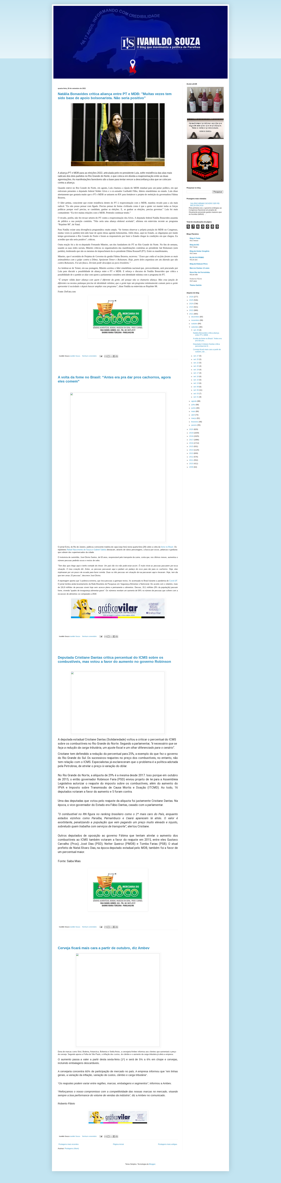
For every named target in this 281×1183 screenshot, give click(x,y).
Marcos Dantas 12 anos (199, 268)
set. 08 (196, 387)
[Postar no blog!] (108, 356)
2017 (191, 440)
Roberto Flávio (196, 279)
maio (193, 411)
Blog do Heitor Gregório (199, 251)
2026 (191, 297)
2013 (191, 453)
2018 (191, 436)
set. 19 (196, 370)
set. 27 (196, 356)
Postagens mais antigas (167, 1144)
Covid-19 (173, 581)
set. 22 (196, 363)
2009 (191, 467)
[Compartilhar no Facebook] (114, 356)
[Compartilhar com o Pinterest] (116, 356)
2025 (191, 300)
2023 (191, 307)
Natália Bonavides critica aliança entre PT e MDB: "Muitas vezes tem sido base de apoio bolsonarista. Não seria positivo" (115, 96)
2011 (191, 460)
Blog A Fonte (195, 238)
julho (193, 405)
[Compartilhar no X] (111, 356)
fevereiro (195, 422)
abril (193, 415)
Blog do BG (194, 245)
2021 (191, 314)
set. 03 (196, 394)
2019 (191, 433)
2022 (191, 310)
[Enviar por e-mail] (105, 356)
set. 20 (196, 366)
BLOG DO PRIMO (197, 257)
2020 (191, 429)
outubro (194, 324)
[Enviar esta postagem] (101, 356)
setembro (195, 327)
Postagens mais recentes (69, 1144)
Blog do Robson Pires (199, 264)
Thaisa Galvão (196, 285)
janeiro (194, 425)
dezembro (195, 317)
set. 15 (196, 380)
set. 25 (196, 359)
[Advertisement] (118, 367)
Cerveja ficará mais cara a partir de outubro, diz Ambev (103, 948)
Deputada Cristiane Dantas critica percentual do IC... (206, 345)
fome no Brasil (167, 547)
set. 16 (196, 376)
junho (193, 408)
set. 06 (196, 390)
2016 (191, 443)
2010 (191, 464)
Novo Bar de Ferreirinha (200, 272)
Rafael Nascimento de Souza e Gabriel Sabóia (86, 550)
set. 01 (196, 397)
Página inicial (118, 1144)
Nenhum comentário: (89, 356)
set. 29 (196, 330)
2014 (191, 450)
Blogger (152, 1164)
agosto (194, 401)
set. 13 (196, 383)
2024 (191, 304)
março (194, 418)
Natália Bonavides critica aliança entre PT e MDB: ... (206, 334)
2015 (191, 446)
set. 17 (196, 373)
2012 (191, 457)
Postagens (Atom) (72, 1149)
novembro (195, 320)
